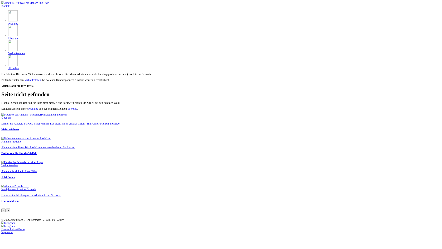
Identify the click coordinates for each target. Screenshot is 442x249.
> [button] (8, 210)
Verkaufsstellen (32, 80)
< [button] (3, 210)
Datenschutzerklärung (13, 229)
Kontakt (5, 5)
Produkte (33, 108)
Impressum (7, 232)
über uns (72, 108)
